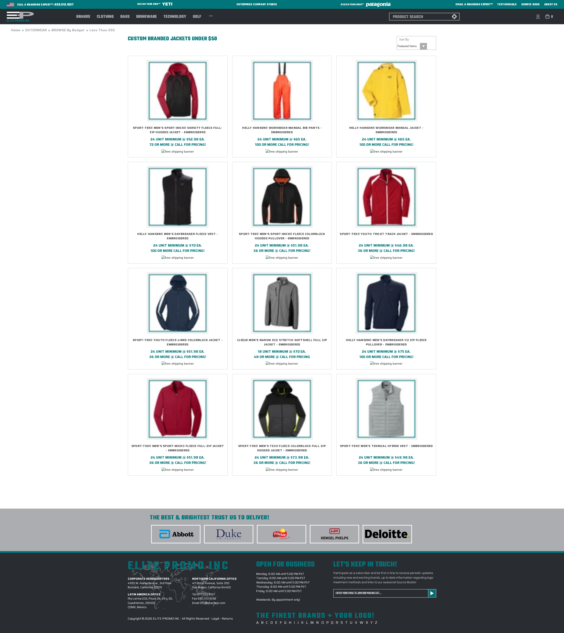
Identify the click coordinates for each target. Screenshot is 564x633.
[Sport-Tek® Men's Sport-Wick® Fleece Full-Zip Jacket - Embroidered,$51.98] (177, 409)
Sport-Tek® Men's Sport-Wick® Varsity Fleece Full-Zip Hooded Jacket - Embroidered (177, 130)
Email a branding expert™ (474, 4)
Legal (215, 618)
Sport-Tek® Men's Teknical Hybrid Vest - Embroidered (386, 446)
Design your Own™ (149, 4)
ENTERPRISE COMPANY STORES (257, 4)
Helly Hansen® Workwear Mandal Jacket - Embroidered (386, 130)
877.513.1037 (206, 594)
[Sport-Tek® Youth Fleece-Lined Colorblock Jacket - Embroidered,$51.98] (177, 303)
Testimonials (507, 4)
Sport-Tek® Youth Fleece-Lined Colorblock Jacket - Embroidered (178, 342)
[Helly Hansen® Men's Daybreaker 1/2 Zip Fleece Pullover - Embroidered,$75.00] (386, 303)
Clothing (105, 17)
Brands (83, 17)
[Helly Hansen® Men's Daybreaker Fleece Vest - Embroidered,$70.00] (177, 197)
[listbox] (412, 46)
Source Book (530, 4)
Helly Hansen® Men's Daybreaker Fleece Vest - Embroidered (177, 236)
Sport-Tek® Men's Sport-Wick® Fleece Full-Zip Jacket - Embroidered (177, 448)
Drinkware (146, 17)
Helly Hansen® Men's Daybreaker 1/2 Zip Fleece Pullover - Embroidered (386, 342)
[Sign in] (537, 16)
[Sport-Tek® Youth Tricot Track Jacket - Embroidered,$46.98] (386, 197)
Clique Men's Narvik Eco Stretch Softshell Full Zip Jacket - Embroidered (282, 342)
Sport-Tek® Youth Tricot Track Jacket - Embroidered (386, 234)
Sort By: (404, 39)
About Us (550, 4)
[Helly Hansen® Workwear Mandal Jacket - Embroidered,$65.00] (386, 91)
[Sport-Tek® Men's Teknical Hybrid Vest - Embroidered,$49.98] (386, 409)
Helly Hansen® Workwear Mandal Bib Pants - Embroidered (282, 130)
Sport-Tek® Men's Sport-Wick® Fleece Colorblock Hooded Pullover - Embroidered (282, 236)
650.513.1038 (207, 598)
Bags (125, 17)
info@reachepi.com (212, 603)
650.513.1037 (64, 4)
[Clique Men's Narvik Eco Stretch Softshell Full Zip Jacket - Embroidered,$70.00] (282, 303)
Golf (197, 17)
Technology (174, 17)
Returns (227, 618)
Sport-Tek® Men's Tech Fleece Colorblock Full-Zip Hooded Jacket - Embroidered (282, 448)
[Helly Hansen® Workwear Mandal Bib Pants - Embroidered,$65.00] (282, 91)
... (211, 15)
